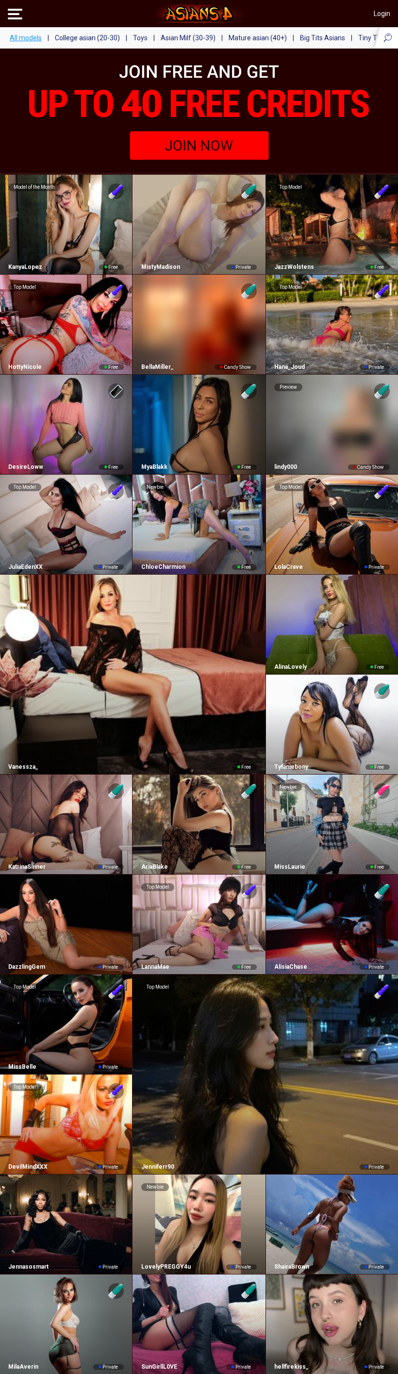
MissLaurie (289, 866)
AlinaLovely (290, 666)
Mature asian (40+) (258, 38)
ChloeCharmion (163, 566)
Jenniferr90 (157, 1166)
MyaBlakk (154, 467)
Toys (140, 38)
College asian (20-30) (87, 38)
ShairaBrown (291, 1266)
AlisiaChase (290, 966)
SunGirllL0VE (159, 1366)
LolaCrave (288, 566)
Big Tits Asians (322, 38)
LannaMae (155, 966)
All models (26, 38)
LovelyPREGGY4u (165, 1266)
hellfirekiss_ (291, 1366)
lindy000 (285, 467)
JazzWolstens (294, 267)
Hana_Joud (289, 367)
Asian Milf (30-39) (188, 38)
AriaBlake (154, 866)
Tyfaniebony (291, 766)
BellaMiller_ (157, 367)
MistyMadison (160, 267)
